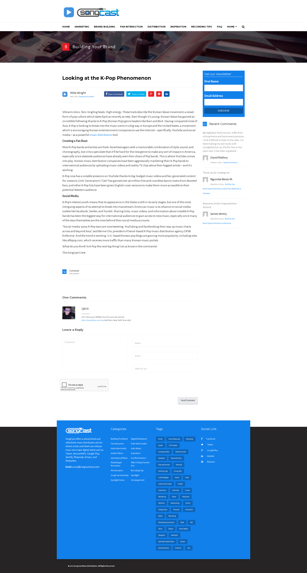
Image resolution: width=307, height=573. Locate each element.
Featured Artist (176, 458)
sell (191, 522)
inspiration (162, 490)
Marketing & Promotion (116, 464)
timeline (178, 548)
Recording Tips (137, 470)
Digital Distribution (230, 162)
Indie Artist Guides (139, 444)
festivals (179, 465)
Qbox (85, 308)
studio (182, 541)
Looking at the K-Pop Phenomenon (106, 78)
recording (172, 516)
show (160, 529)
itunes (187, 490)
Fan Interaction (117, 444)
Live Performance (138, 458)
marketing (162, 497)
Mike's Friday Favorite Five (140, 464)
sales (182, 522)
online (187, 503)
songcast (161, 535)
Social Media (183, 529)
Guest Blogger (163, 477)
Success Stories (163, 548)
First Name (211, 81)
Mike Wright (78, 92)
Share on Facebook (115, 94)
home (177, 477)
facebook (161, 458)
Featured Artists (164, 465)
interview (175, 490)
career (160, 445)
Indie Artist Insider (118, 448)
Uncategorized (137, 480)
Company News (163, 452)
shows (170, 529)
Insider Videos (117, 453)
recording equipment (166, 522)
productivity (162, 510)
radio (160, 516)
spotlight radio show (166, 541)
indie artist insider (165, 484)
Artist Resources (174, 439)
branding (189, 439)
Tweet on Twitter (138, 94)
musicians (185, 497)
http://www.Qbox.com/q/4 (93, 320)
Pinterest (211, 462)
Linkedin (210, 456)
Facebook (210, 439)
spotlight (174, 535)
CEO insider (173, 445)
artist (160, 439)
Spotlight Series (118, 480)
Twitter (210, 445)
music (174, 497)
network (161, 503)
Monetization (117, 470)
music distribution (101, 134)
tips (188, 548)
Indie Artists (226, 189)
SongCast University (120, 475)
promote (176, 510)
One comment (74, 274)
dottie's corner (180, 452)
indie (187, 477)
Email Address (213, 95)
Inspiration (135, 453)
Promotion (189, 510)
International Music (119, 458)
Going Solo (178, 471)
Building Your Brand (94, 46)
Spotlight (135, 475)
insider (180, 484)
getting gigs (163, 471)
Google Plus (212, 450)
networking (175, 503)
